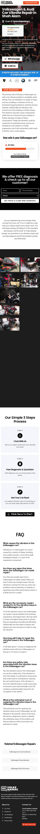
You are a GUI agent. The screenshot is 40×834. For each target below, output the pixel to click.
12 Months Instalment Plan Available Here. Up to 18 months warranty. (20, 74)
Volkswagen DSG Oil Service (20, 768)
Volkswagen (26, 138)
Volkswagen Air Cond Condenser (20, 752)
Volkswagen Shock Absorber (20, 760)
